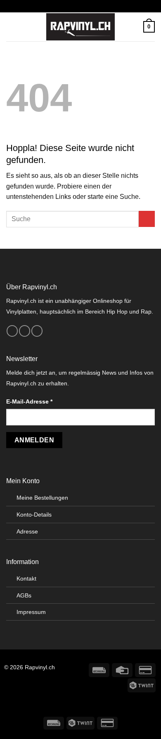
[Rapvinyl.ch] (80, 26)
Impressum (31, 612)
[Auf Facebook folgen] (12, 331)
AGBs (24, 595)
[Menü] (11, 27)
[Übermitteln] (147, 219)
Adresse (27, 531)
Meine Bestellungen (42, 497)
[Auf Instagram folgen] (24, 331)
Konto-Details (34, 514)
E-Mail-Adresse (29, 401)
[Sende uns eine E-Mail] (37, 331)
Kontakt (26, 578)
